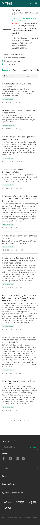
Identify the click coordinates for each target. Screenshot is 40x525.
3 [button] (17, 420)
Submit (4, 76)
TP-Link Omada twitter (23, 458)
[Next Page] (32, 420)
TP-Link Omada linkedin (17, 458)
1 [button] (11, 420)
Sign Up (33, 447)
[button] (31, 3)
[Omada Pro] (32, 502)
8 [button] (28, 420)
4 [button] (20, 420)
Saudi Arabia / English (14, 492)
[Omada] (20, 502)
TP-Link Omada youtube (10, 458)
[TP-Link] (7, 502)
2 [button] (14, 420)
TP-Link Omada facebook (4, 458)
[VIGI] (7, 509)
